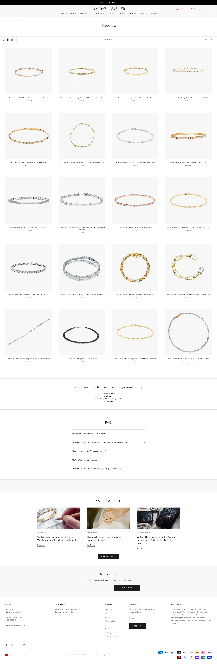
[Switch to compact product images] (12, 39)
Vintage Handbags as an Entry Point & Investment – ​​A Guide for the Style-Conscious (156, 540)
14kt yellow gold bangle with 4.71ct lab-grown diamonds (188, 162)
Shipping (108, 633)
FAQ (106, 613)
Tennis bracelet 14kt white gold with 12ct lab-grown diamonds (28, 294)
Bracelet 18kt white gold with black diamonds (82, 359)
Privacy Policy (110, 621)
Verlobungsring (42, 532)
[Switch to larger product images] (4, 39)
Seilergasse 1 (10, 609)
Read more (41, 545)
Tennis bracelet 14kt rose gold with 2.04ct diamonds (135, 227)
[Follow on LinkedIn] (24, 645)
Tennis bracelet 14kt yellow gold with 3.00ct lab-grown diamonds (188, 227)
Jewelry (110, 13)
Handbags (133, 13)
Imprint (107, 625)
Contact (154, 13)
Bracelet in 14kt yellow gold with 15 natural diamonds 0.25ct (188, 98)
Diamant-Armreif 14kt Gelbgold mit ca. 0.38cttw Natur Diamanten (135, 98)
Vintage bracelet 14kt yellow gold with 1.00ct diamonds (135, 294)
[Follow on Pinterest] (18, 645)
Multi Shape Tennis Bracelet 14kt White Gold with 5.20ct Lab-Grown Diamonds (82, 228)
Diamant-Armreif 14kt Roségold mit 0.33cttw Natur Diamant (28, 98)
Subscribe (127, 588)
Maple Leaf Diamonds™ (68, 13)
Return (107, 629)
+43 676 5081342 (19, 625)
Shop (12, 20)
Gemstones (121, 13)
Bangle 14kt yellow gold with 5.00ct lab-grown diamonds (28, 227)
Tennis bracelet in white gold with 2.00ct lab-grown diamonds (135, 162)
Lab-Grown (83, 13)
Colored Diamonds (98, 13)
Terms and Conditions (112, 637)
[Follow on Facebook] (6, 645)
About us (144, 13)
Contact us (109, 609)
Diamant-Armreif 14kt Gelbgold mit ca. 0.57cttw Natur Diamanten (81, 98)
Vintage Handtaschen (144, 532)
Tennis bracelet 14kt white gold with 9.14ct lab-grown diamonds (82, 294)
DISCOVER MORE (108, 557)
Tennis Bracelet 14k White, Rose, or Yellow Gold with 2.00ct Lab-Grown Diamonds (188, 360)
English (191, 8)
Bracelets (19, 20)
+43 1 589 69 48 (10, 620)
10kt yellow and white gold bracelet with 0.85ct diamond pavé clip (188, 294)
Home (6, 20)
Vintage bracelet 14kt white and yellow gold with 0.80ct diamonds (28, 359)
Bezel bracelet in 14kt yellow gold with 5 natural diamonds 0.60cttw (82, 162)
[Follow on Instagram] (12, 645)
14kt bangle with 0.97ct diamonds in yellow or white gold (28, 162)
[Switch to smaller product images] (8, 39)
